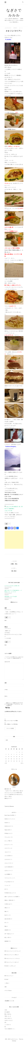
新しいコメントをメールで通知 (11, 720)
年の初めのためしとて (9, 892)
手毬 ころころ (8, 1016)
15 (16, 756)
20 (11, 758)
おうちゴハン (7, 844)
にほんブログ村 (8, 510)
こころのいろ (8, 1024)
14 (14, 756)
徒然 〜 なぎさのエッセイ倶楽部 (11, 896)
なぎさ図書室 (7, 874)
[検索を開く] (22, 2)
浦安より (6, 907)
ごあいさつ (7, 852)
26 (8, 761)
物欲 (5, 911)
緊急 (5, 926)
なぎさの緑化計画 (8, 866)
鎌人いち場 (7, 937)
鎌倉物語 (6, 941)
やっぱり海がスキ (8, 881)
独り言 (6, 915)
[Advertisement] (14, 540)
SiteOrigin (14, 1040)
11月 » (22, 763)
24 (22, 758)
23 (19, 758)
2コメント (21, 28)
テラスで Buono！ (8, 990)
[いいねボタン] (6, 524)
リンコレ (6, 885)
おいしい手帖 (7, 840)
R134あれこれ (7, 833)
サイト (6, 696)
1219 (6, 1010)
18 (5, 758)
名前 (5, 682)
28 (14, 761)
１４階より (7, 983)
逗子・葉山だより (8, 933)
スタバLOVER (8, 855)
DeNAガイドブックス (9, 818)
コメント (7, 661)
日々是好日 (7, 1012)
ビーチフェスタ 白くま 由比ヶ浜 (12, 585)
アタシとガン (7, 837)
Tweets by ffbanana (9, 806)
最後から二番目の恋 (9, 900)
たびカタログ (7, 859)
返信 (5, 620)
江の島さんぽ (7, 904)
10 (22, 754)
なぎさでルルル (14, 13)
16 (19, 756)
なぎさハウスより (9, 1020)
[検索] (21, 739)
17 (22, 756)
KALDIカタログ (8, 826)
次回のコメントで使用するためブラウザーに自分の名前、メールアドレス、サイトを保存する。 (14, 704)
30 (19, 761)
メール (6, 689)
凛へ (6, 1022)
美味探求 (15, 28)
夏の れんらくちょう (9, 951)
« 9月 (6, 763)
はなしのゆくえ (8, 1018)
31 (22, 761)
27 (11, 761)
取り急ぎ (6, 965)
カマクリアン (7, 848)
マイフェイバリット (9, 878)
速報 (5, 986)
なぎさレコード (8, 870)
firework (6, 822)
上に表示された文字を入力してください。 (13, 711)
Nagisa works (7, 829)
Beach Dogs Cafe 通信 (9, 815)
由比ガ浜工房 (7, 918)
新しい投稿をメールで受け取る (11, 724)
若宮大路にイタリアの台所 (11, 596)
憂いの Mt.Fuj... (8, 1014)
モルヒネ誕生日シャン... (10, 1028)
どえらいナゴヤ (8, 863)
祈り (5, 922)
